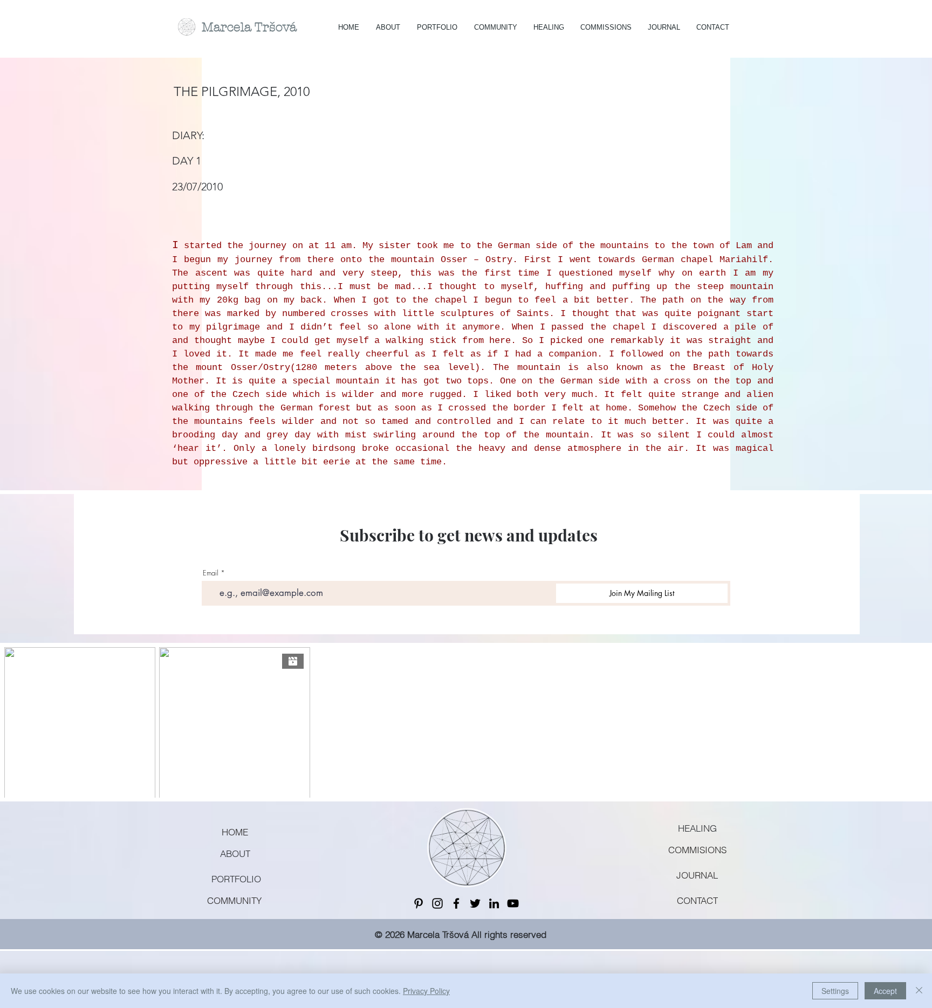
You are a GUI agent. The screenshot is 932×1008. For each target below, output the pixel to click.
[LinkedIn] (494, 903)
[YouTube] (513, 903)
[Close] (919, 990)
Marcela (228, 27)
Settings (835, 990)
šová (283, 27)
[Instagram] (437, 903)
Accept (885, 990)
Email (210, 573)
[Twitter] (475, 903)
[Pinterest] (419, 903)
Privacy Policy (426, 990)
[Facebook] (456, 903)
